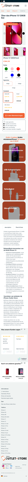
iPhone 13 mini (4, 430)
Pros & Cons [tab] (19, 227)
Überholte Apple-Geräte (7, 398)
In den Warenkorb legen (15, 115)
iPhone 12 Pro (4, 426)
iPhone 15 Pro (4, 450)
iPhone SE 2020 (5, 416)
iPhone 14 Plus (4, 439)
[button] (3, 1)
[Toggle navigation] (25, 5)
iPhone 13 (3, 428)
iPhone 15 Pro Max (5, 453)
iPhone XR (3, 414)
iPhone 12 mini (4, 423)
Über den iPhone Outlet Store (8, 404)
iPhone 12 (3, 421)
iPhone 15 (3, 446)
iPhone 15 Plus (4, 448)
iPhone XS (3, 412)
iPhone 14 (3, 437)
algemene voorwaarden (18, 467)
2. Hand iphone (5, 391)
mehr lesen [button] (21, 156)
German (5, 476)
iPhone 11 (3, 419)
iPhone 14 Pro (4, 441)
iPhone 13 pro (4, 432)
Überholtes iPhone (5, 393)
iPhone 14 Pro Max (5, 444)
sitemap (24, 464)
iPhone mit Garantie (6, 396)
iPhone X (3, 410)
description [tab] (8, 227)
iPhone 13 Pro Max (5, 435)
